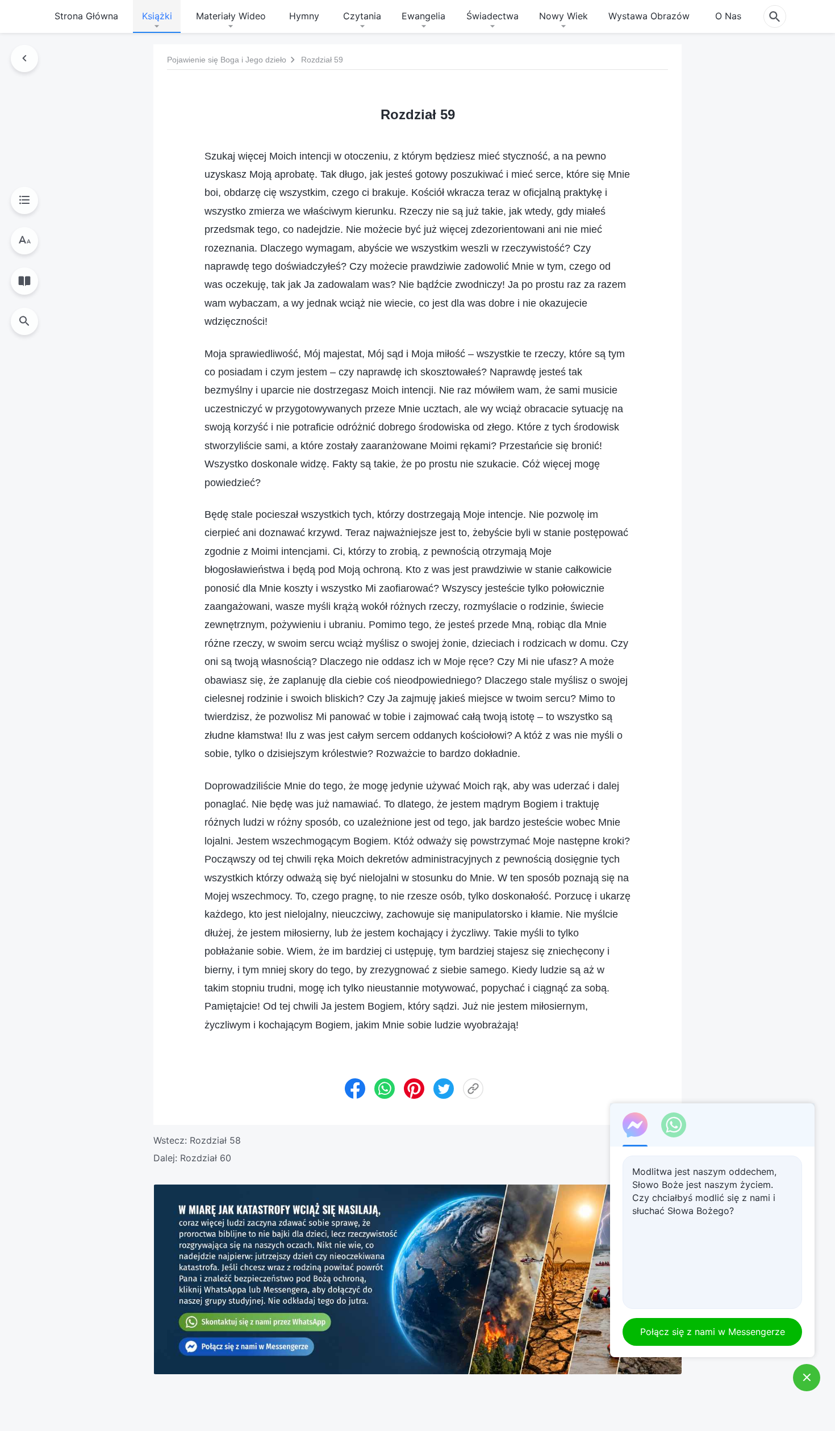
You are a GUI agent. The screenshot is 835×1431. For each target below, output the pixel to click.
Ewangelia (423, 16)
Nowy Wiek (563, 16)
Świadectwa (492, 16)
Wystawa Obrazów (649, 16)
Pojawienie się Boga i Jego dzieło (226, 59)
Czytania (362, 16)
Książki (157, 16)
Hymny (304, 16)
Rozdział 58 (215, 1140)
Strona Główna (86, 16)
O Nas (728, 16)
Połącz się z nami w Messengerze (712, 1331)
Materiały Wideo (231, 16)
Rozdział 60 (205, 1158)
